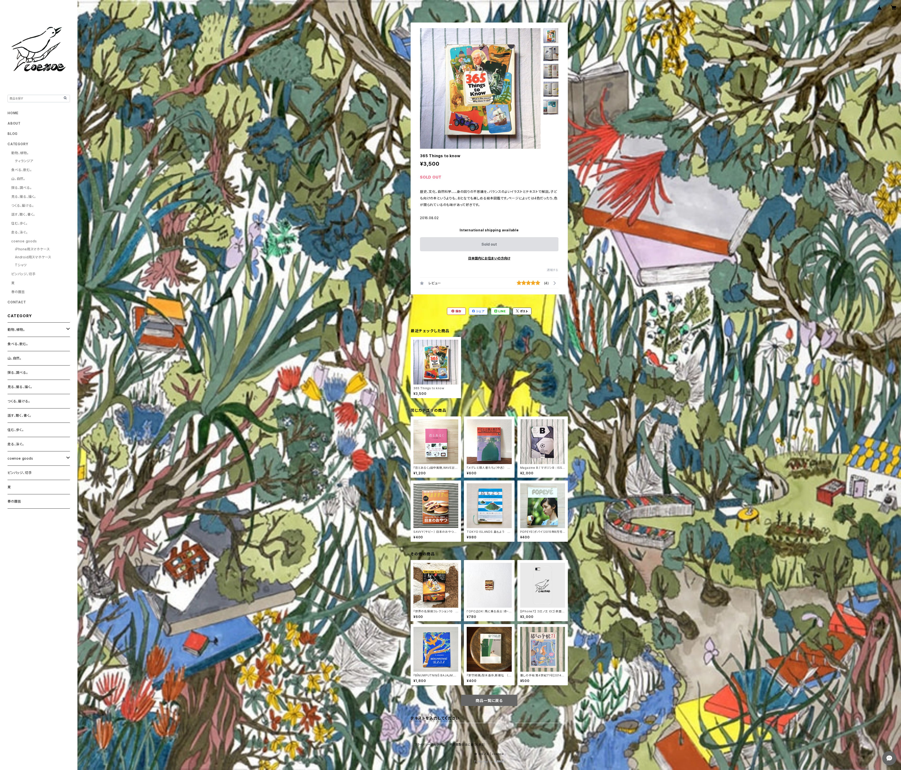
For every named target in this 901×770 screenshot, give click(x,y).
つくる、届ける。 (22, 205)
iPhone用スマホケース (32, 249)
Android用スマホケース (33, 257)
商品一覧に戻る (489, 700)
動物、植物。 (20, 153)
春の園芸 (18, 292)
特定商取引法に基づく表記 (467, 744)
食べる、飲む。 (21, 170)
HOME (13, 113)
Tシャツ (21, 265)
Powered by (484, 761)
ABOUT (14, 123)
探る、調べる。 (21, 188)
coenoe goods (24, 241)
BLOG (13, 134)
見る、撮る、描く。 (23, 196)
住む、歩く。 (19, 223)
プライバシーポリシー (428, 744)
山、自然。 (18, 179)
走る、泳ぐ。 (19, 232)
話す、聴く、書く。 (23, 214)
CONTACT (17, 302)
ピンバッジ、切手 (23, 274)
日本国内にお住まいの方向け (489, 258)
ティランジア (24, 161)
